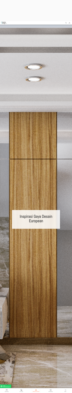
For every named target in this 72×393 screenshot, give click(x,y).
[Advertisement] (36, 10)
